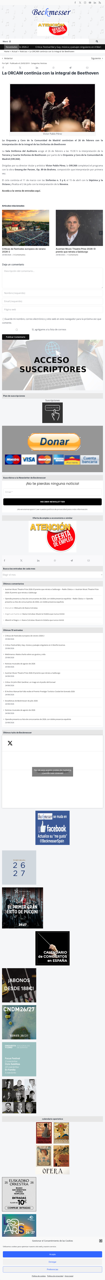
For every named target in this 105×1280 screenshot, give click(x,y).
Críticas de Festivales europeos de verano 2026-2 (24, 635)
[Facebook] (4, 560)
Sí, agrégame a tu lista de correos (48, 329)
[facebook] (75, 3)
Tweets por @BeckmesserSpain (52, 771)
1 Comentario (72, 254)
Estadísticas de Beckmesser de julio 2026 (21, 701)
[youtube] (90, 3)
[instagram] (85, 3)
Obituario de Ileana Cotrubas (26, 608)
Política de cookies (39, 1276)
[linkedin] (95, 3)
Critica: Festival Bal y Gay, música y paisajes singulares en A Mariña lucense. (49, 46)
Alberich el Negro (12, 620)
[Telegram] (71, 560)
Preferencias (52, 1269)
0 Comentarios (19, 254)
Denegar (52, 1262)
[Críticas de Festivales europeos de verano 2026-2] (25, 211)
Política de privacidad (55, 1276)
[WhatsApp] (55, 560)
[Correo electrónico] (88, 560)
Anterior (8, 58)
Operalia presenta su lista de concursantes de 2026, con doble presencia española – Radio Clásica (44, 598)
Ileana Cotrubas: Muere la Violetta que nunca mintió (43, 614)
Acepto (52, 1254)
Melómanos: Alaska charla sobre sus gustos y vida (25, 654)
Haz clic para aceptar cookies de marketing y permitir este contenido (52, 771)
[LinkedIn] (38, 560)
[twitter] (80, 3)
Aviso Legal (69, 1276)
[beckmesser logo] (51, 6)
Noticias (43, 63)
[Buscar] (97, 41)
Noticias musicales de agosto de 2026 (20, 663)
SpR (6, 63)
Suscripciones (52, 400)
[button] (100, 1240)
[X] (21, 560)
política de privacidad (57, 509)
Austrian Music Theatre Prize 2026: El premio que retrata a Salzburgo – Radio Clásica (39, 589)
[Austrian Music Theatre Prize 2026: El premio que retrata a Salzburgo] (79, 211)
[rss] (100, 3)
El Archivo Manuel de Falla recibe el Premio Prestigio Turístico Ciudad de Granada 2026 (40, 691)
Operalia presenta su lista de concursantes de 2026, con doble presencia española (38, 719)
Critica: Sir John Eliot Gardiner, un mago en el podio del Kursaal (30, 682)
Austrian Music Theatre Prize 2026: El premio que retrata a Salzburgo (32, 673)
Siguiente (96, 58)
